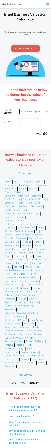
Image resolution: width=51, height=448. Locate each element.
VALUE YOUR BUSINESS (25, 49)
